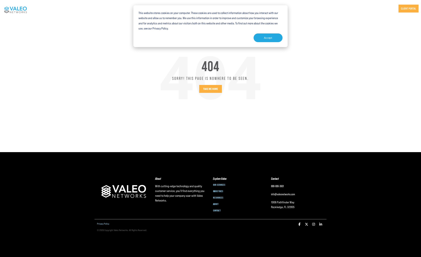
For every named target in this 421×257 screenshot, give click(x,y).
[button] (299, 224)
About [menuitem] (216, 204)
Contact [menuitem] (217, 210)
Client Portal (408, 8)
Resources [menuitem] (218, 198)
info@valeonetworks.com (283, 194)
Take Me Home (210, 89)
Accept (268, 37)
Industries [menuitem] (218, 191)
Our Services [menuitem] (219, 185)
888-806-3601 (385, 8)
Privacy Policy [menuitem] (103, 224)
